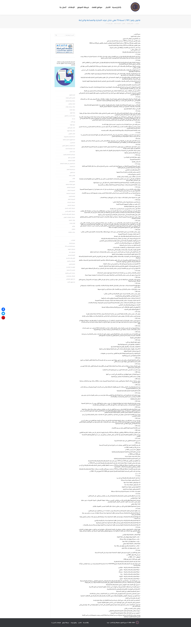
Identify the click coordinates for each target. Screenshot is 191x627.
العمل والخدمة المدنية (70, 258)
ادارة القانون (72, 172)
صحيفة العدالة (72, 243)
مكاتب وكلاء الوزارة (71, 131)
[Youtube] (3, 317)
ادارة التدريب (72, 142)
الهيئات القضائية (71, 160)
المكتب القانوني (71, 133)
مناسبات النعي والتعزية (70, 273)
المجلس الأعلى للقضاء (70, 98)
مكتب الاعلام (72, 151)
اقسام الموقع (72, 95)
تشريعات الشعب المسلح (70, 208)
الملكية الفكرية (72, 196)
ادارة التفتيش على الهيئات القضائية (67, 163)
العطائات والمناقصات (70, 276)
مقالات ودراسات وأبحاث (70, 107)
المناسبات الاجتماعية (71, 270)
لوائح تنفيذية (72, 223)
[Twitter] (3, 313)
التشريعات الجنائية (71, 190)
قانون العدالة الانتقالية (70, 184)
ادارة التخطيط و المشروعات (69, 136)
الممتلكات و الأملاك (71, 261)
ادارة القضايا (72, 166)
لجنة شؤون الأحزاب (71, 282)
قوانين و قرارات (72, 175)
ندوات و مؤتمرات (71, 232)
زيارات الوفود (72, 113)
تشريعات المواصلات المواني (69, 217)
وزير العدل (73, 122)
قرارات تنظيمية (72, 220)
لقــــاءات (73, 119)
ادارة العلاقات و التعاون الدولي (68, 145)
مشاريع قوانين (72, 181)
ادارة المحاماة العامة (71, 169)
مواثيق (73, 226)
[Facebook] (3, 309)
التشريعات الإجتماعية (70, 193)
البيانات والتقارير (71, 104)
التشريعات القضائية (71, 187)
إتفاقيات (73, 229)
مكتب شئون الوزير (71, 128)
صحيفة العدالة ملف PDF (70, 246)
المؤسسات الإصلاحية (70, 267)
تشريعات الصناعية (71, 205)
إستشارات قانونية (71, 249)
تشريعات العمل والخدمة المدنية (68, 214)
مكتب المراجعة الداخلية (70, 148)
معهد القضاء (72, 110)
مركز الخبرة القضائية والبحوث (69, 154)
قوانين (73, 178)
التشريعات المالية (71, 199)
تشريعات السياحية (71, 202)
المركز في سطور (71, 157)
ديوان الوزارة (72, 125)
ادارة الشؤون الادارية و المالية (69, 139)
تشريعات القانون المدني (70, 211)
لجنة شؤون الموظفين (70, 279)
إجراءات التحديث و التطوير (70, 116)
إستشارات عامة (72, 252)
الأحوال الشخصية (71, 255)
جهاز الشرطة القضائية (70, 101)
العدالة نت (73, 240)
